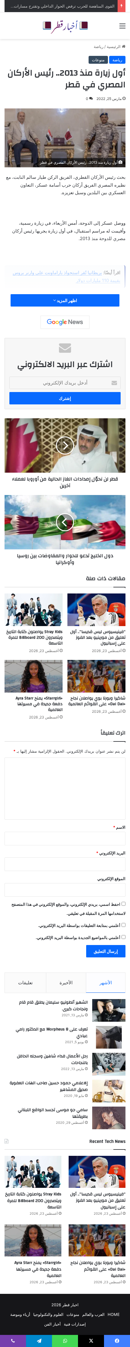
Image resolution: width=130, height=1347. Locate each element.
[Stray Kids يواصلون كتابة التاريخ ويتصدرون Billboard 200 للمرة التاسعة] (34, 609)
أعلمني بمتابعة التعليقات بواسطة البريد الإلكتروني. (79, 925)
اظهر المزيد (66, 300)
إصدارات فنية (75, 1324)
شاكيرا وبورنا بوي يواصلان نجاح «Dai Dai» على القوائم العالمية (96, 701)
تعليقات (25, 982)
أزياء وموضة (20, 1314)
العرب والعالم (93, 1314)
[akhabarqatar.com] (65, 26)
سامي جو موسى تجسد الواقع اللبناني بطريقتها (53, 1113)
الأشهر (105, 982)
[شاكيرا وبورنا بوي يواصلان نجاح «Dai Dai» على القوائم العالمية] (96, 676)
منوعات (98, 59)
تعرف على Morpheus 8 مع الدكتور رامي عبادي (52, 1032)
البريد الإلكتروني (110, 852)
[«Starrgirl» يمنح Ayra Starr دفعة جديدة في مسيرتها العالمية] (34, 676)
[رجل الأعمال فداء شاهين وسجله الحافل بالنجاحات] (108, 1064)
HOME (114, 1314)
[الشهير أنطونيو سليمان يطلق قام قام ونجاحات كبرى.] (108, 1010)
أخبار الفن (52, 1324)
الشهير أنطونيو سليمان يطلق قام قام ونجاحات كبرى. (53, 1005)
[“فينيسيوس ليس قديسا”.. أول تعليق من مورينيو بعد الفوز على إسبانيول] (96, 609)
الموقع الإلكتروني (111, 878)
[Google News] (65, 322)
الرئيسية (114, 46)
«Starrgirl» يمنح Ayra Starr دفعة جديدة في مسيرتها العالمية (39, 704)
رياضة (98, 46)
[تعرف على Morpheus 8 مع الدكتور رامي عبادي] (108, 1037)
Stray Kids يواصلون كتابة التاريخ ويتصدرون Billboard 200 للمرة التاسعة (34, 637)
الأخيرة (66, 982)
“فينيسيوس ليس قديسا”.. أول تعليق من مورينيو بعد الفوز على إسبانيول (97, 637)
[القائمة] (122, 28)
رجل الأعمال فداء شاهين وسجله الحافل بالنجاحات (52, 1059)
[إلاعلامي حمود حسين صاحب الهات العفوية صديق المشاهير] (108, 1091)
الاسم (119, 827)
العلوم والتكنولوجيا (48, 1314)
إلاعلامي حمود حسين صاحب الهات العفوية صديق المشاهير (49, 1086)
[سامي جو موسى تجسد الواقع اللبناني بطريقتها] (108, 1118)
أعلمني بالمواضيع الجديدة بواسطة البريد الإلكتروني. (78, 937)
